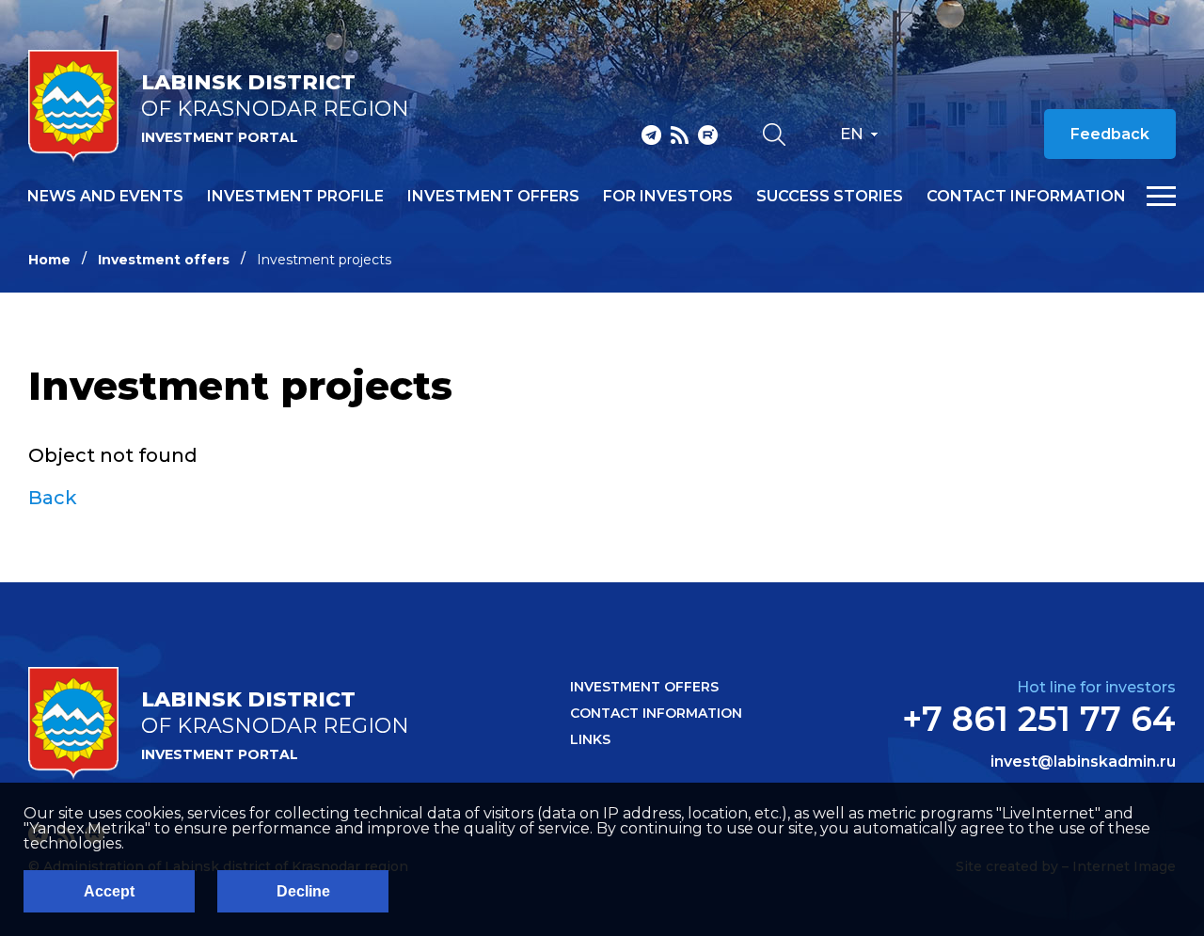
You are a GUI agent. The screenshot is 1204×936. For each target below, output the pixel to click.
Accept (109, 891)
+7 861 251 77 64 (1039, 719)
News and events (105, 196)
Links (590, 739)
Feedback (1109, 134)
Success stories (829, 196)
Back (52, 497)
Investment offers (493, 196)
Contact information (1026, 196)
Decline (303, 891)
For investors (668, 196)
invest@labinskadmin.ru (1083, 761)
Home (49, 259)
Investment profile (295, 196)
